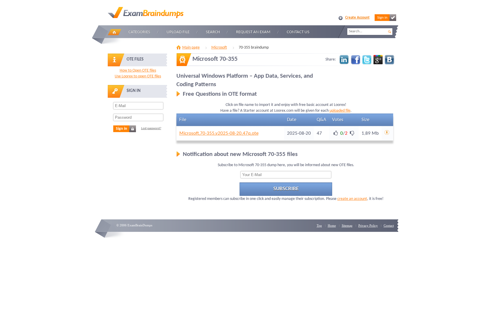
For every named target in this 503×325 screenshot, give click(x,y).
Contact (389, 225)
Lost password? (151, 128)
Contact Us (298, 32)
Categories (139, 32)
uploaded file (340, 111)
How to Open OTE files (138, 70)
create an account (352, 199)
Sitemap (347, 225)
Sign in (382, 17)
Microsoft (219, 47)
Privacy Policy (368, 225)
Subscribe (286, 189)
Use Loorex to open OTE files (138, 76)
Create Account (357, 17)
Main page (191, 47)
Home (114, 32)
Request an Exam (253, 32)
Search (213, 32)
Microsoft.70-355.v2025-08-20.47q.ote (218, 133)
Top (319, 225)
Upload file (178, 32)
